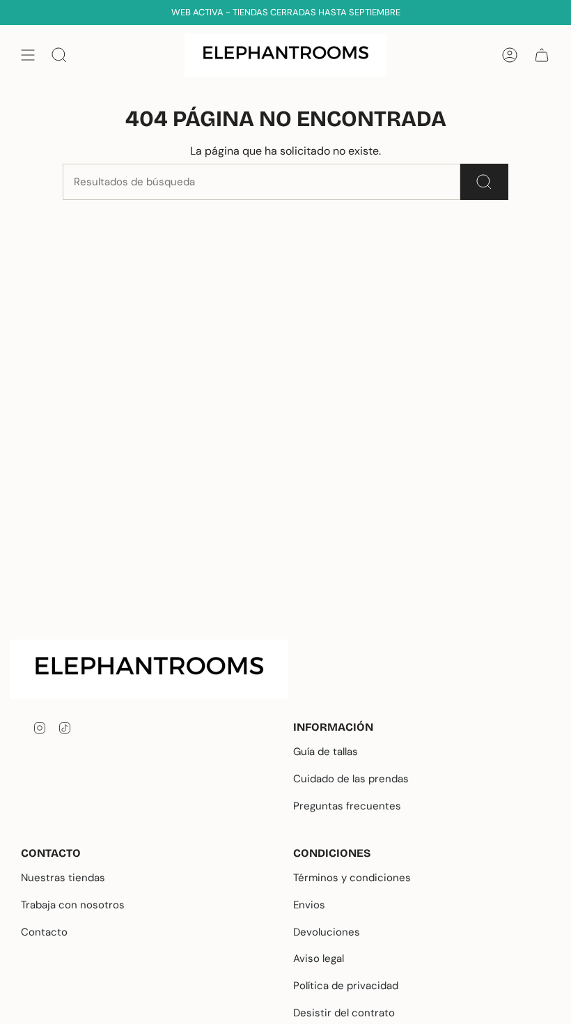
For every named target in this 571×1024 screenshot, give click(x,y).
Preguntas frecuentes (347, 806)
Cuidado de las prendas (351, 779)
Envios (309, 905)
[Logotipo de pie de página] (160, 669)
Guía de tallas (325, 752)
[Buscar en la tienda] (484, 182)
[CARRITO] (542, 55)
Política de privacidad (345, 986)
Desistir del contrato (344, 1013)
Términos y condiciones (352, 878)
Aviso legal (318, 958)
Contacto (44, 932)
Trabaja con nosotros (73, 905)
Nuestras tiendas (63, 878)
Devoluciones (326, 932)
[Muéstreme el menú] (28, 55)
